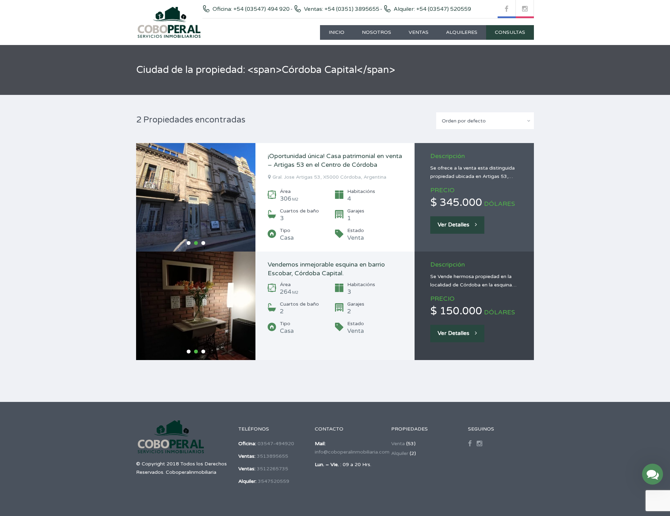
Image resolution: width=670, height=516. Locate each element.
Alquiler (399, 453)
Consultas (510, 32)
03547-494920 (276, 444)
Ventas (419, 32)
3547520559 (273, 481)
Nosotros (376, 32)
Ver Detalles (453, 224)
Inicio (336, 32)
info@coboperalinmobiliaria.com (352, 452)
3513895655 (272, 456)
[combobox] (485, 120)
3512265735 (272, 469)
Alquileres (461, 32)
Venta (398, 444)
